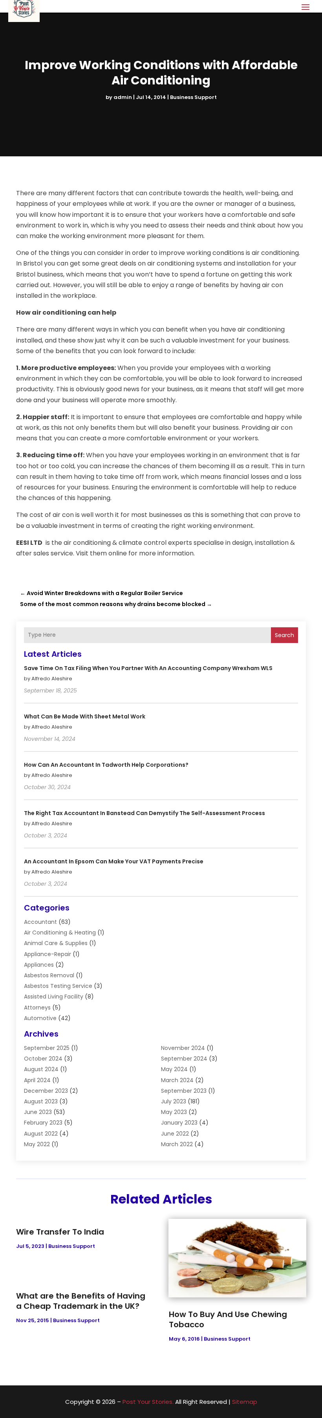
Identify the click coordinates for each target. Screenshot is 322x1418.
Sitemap (244, 1402)
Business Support (193, 97)
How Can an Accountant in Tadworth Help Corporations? (106, 765)
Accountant (40, 922)
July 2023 (173, 1101)
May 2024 (174, 1069)
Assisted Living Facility (53, 996)
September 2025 (47, 1048)
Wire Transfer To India (60, 1231)
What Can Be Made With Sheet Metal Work (84, 716)
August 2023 (41, 1101)
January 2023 (179, 1123)
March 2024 (177, 1080)
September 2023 (184, 1091)
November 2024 (183, 1048)
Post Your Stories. (148, 1402)
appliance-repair (47, 954)
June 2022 (175, 1134)
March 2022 (177, 1144)
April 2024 (37, 1080)
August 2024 (41, 1069)
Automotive (40, 1018)
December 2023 (46, 1091)
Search (284, 635)
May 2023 (174, 1112)
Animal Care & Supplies (56, 943)
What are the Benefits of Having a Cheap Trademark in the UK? (80, 1301)
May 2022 (37, 1144)
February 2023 (43, 1123)
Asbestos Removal (49, 975)
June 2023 (38, 1112)
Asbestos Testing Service (58, 986)
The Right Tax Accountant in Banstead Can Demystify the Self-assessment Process (144, 813)
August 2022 (41, 1134)
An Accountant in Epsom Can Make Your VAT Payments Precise (113, 861)
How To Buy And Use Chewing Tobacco (228, 1319)
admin (122, 97)
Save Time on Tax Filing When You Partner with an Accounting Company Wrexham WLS (148, 668)
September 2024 (184, 1059)
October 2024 (43, 1059)
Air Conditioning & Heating (60, 932)
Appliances (39, 965)
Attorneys (37, 1007)
